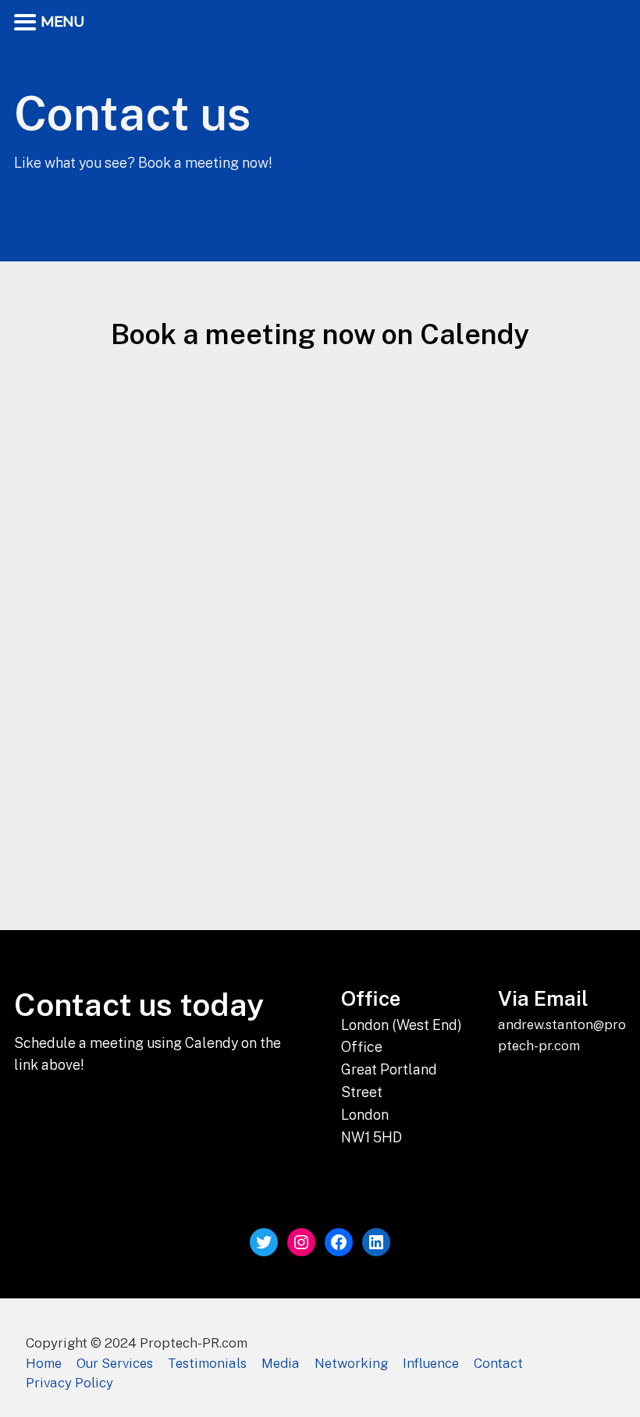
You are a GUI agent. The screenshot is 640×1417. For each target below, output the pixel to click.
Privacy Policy (69, 1382)
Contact (498, 1363)
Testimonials (207, 1363)
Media (280, 1363)
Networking (351, 1363)
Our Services (114, 1363)
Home (44, 1363)
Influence (431, 1363)
